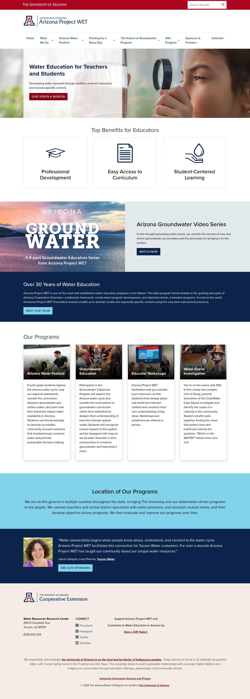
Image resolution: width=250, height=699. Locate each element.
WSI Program (171, 40)
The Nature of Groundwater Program (139, 40)
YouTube (85, 643)
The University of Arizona (154, 685)
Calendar (218, 38)
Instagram (86, 631)
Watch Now (148, 251)
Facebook (86, 625)
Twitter (84, 637)
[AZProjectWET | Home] (55, 21)
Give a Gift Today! (136, 632)
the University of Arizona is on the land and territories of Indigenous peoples (112, 659)
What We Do (44, 40)
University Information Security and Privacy (125, 678)
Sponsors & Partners (192, 40)
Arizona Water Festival (68, 40)
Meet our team (38, 311)
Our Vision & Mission (48, 96)
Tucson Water (106, 559)
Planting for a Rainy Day (98, 40)
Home (30, 38)
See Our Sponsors (75, 568)
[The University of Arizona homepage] (48, 5)
